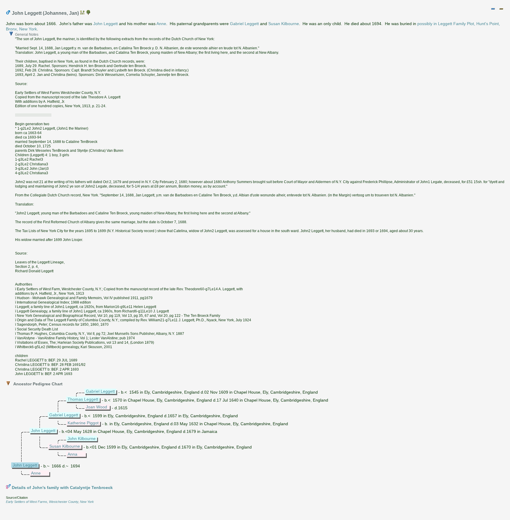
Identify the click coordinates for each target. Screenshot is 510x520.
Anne (161, 23)
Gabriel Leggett (244, 23)
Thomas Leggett (83, 399)
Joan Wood (96, 407)
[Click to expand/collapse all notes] (492, 8)
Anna (72, 454)
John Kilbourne (82, 438)
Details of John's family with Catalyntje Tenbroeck (62, 487)
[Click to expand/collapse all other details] (501, 8)
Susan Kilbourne (283, 23)
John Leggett (105, 23)
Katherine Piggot (83, 422)
